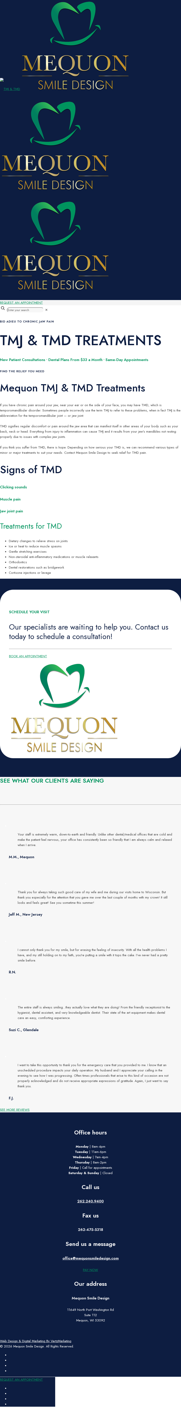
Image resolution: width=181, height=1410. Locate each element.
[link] (46, 310)
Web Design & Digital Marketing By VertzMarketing (35, 1341)
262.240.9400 (90, 1201)
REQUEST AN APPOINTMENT (21, 302)
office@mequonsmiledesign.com (90, 1258)
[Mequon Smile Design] (65, 189)
